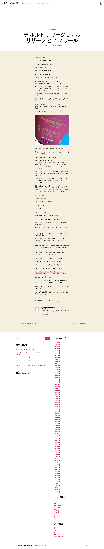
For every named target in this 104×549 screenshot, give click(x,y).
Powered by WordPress (40, 545)
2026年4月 (57, 351)
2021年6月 (57, 471)
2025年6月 (57, 371)
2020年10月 (57, 487)
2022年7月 (57, 444)
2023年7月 (57, 419)
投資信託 (56, 510)
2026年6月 (57, 346)
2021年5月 (57, 473)
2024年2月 (57, 405)
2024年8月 (57, 392)
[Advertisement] (52, 19)
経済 (55, 514)
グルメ (56, 503)
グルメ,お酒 (53, 29)
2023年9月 (57, 415)
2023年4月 (57, 425)
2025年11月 (57, 361)
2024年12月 (57, 384)
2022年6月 (57, 446)
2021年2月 (57, 479)
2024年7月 (57, 394)
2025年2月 (57, 380)
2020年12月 (57, 483)
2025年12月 (57, 359)
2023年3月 (57, 427)
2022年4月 (57, 450)
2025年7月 (57, 369)
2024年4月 (57, 400)
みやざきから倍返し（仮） (10, 3)
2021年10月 (57, 463)
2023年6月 (57, 421)
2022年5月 (57, 448)
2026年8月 (57, 342)
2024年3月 (57, 402)
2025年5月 (57, 373)
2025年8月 (57, 367)
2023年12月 (57, 409)
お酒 (49, 29)
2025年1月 (57, 382)
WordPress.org (58, 536)
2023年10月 (57, 413)
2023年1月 (57, 431)
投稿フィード (57, 532)
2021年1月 (57, 481)
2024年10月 (57, 388)
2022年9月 (57, 440)
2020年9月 (57, 490)
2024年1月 (57, 407)
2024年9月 (57, 390)
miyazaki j (49, 45)
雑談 (55, 518)
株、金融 (56, 512)
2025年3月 (57, 378)
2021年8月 (57, 467)
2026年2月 (57, 355)
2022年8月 (57, 442)
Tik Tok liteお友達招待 (41, 297)
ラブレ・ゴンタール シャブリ (25, 349)
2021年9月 (57, 465)
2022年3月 (57, 452)
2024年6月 (57, 396)
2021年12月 (57, 458)
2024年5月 (57, 398)
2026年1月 (57, 357)
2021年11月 (57, 460)
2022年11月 (57, 436)
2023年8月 (57, 417)
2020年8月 (57, 492)
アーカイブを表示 (45, 314)
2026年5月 (57, 349)
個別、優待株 (57, 508)
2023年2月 (57, 429)
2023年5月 (57, 423)
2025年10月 (57, 363)
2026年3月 (57, 353)
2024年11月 (57, 386)
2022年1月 (57, 456)
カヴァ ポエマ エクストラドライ (26, 360)
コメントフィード (59, 534)
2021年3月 (57, 477)
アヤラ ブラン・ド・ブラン (24, 357)
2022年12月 (57, 434)
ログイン (56, 530)
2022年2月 (57, 454)
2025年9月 (57, 365)
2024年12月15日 (58, 45)
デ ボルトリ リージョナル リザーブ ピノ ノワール (49, 271)
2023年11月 (57, 411)
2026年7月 (57, 344)
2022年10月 (57, 438)
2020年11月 (57, 485)
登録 (55, 528)
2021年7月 (57, 469)
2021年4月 (57, 475)
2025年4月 (57, 376)
